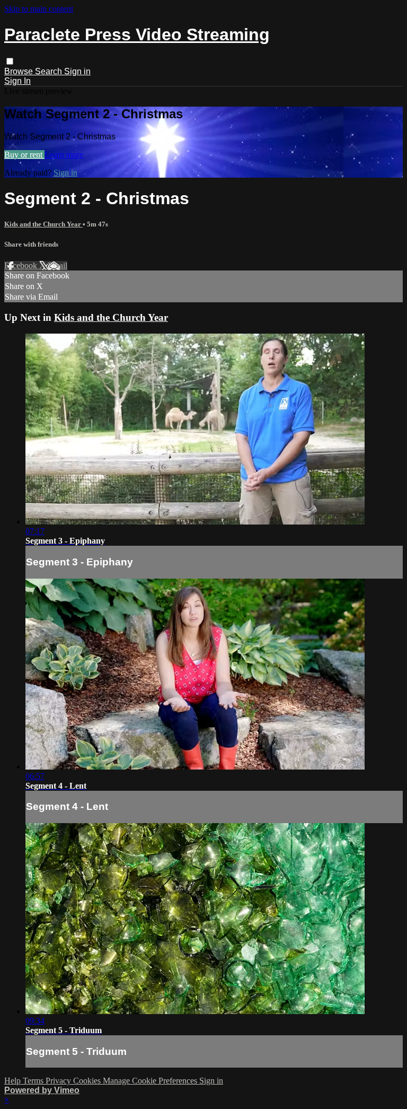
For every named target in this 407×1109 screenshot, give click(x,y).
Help (13, 1080)
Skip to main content (38, 8)
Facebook (21, 265)
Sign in (77, 71)
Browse (19, 71)
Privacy (59, 1080)
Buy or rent (24, 154)
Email (57, 265)
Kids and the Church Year (43, 224)
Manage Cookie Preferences (151, 1080)
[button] (9, 61)
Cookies (88, 1080)
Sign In (17, 80)
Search (49, 71)
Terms (34, 1080)
